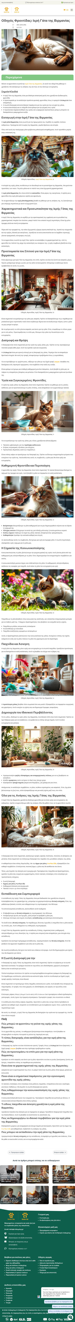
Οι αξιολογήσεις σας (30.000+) (50, 1220)
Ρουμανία (9, 1296)
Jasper (57, 362)
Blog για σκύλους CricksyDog (16, 1265)
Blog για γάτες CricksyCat (15, 1268)
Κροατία (9, 1288)
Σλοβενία (9, 1300)
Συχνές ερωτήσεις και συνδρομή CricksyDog (55, 1233)
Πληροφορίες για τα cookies (49, 1265)
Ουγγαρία (9, 1291)
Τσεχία (8, 1303)
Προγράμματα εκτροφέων (49, 1230)
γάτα (18, 25)
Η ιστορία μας (44, 1218)
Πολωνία (9, 1293)
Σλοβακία (9, 1298)
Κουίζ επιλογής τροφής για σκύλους (18, 1270)
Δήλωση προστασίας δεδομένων (51, 1263)
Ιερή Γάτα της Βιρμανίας (33, 84)
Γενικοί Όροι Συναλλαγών (49, 1268)
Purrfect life (51, 863)
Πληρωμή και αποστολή (48, 1273)
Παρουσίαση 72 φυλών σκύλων (17, 1273)
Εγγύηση (43, 1270)
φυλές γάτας (23, 25)
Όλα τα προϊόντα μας (47, 1261)
